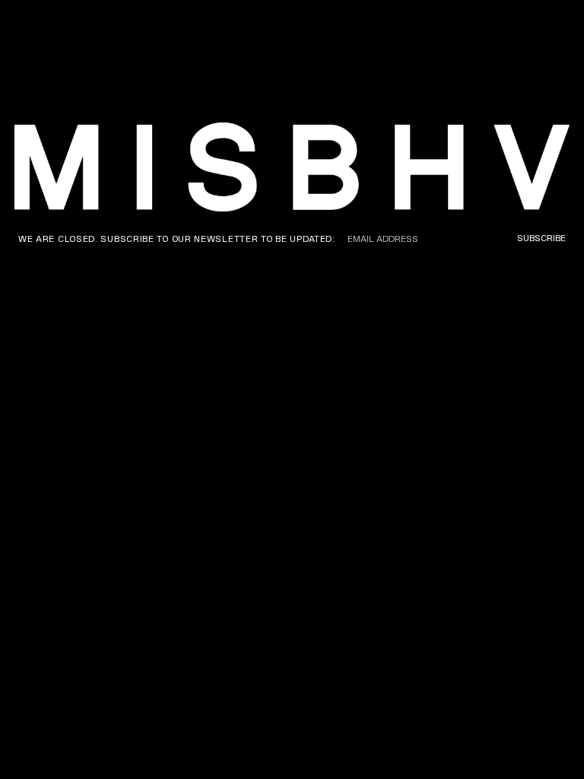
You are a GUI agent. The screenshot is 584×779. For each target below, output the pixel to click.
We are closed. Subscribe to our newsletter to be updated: (176, 239)
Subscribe (541, 238)
